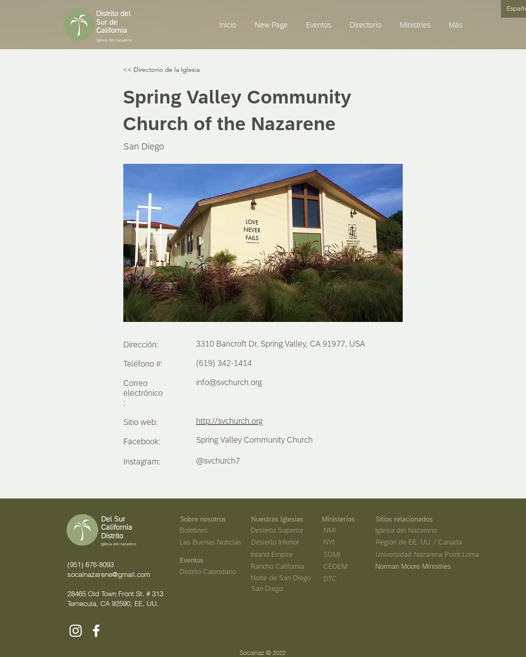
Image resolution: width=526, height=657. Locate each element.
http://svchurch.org (229, 420)
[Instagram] (75, 631)
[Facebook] (96, 631)
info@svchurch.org (229, 382)
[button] (412, 25)
